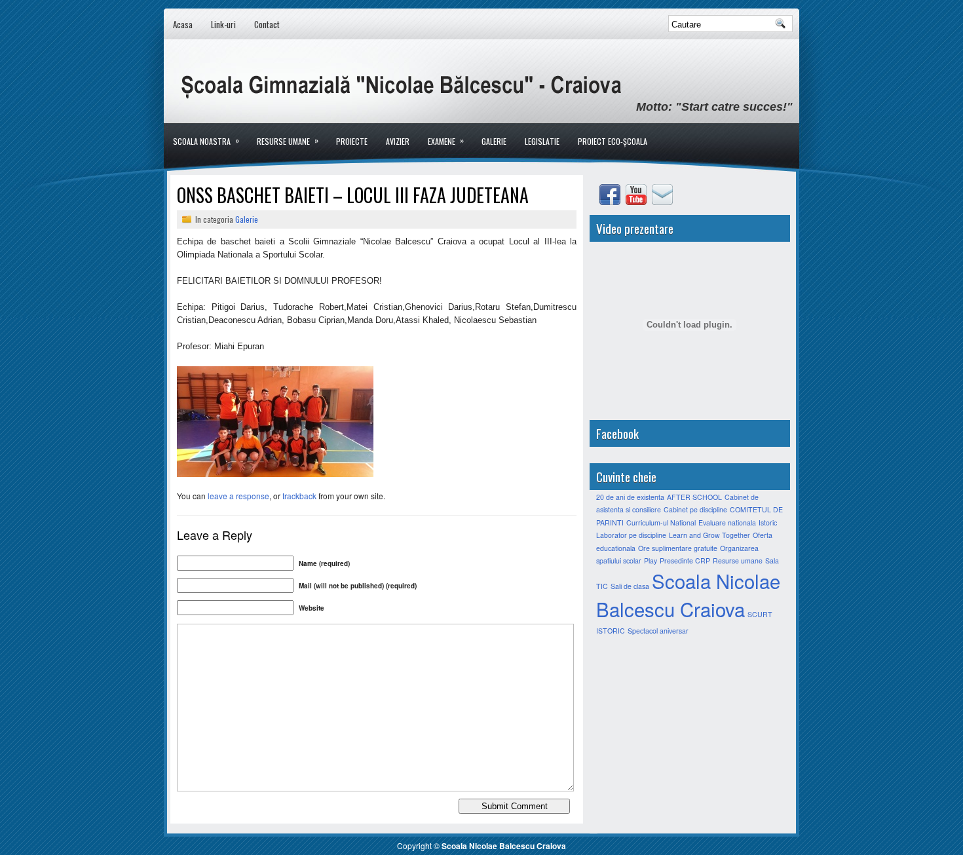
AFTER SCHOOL (694, 497)
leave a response (238, 495)
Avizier (397, 141)
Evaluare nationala (727, 522)
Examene (446, 140)
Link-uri (223, 24)
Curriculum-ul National (661, 522)
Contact (267, 24)
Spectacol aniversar (658, 631)
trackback (299, 495)
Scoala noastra (206, 140)
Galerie (494, 141)
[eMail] (663, 201)
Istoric (768, 522)
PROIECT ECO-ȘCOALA (612, 141)
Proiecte (352, 141)
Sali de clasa (630, 586)
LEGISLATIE (542, 141)
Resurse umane (287, 140)
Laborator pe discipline (631, 535)
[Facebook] (611, 201)
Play (650, 560)
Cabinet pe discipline (695, 509)
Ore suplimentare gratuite (677, 548)
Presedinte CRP (685, 560)
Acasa (183, 24)
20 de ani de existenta (630, 497)
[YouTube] (637, 201)
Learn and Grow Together (709, 535)
